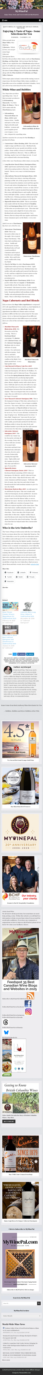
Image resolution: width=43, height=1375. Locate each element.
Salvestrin (24, 662)
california (19, 27)
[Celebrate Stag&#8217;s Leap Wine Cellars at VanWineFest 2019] (28, 606)
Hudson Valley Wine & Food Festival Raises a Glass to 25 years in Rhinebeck (21, 1329)
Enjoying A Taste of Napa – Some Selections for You (21, 33)
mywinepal (15, 37)
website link (35, 564)
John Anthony (27, 660)
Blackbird (29, 658)
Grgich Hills (19, 660)
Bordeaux (35, 658)
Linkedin (31, 654)
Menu (5, 20)
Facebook (22, 654)
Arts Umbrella (9, 27)
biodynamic (22, 658)
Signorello (23, 663)
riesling (18, 662)
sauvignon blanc (33, 662)
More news (6, 1360)
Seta (18, 663)
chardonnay (28, 659)
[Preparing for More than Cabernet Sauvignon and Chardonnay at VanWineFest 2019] (10, 629)
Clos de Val (36, 659)
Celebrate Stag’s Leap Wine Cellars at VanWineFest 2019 (28, 614)
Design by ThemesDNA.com (21, 1373)
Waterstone (30, 663)
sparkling (35, 27)
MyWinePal (21, 11)
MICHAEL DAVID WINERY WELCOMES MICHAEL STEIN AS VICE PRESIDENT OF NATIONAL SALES (19, 1354)
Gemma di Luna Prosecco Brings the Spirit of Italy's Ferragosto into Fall (20, 1337)
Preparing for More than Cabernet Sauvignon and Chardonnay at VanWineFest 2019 (10, 639)
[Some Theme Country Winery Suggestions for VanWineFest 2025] (10, 606)
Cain (17, 659)
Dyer (13, 660)
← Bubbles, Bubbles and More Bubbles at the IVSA (21, 711)
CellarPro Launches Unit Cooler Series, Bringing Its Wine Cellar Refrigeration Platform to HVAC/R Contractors (20, 1346)
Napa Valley (29, 27)
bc (15, 27)
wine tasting (21, 28)
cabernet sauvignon (9, 659)
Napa (24, 27)
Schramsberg (12, 663)
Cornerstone (8, 660)
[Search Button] (40, 20)
